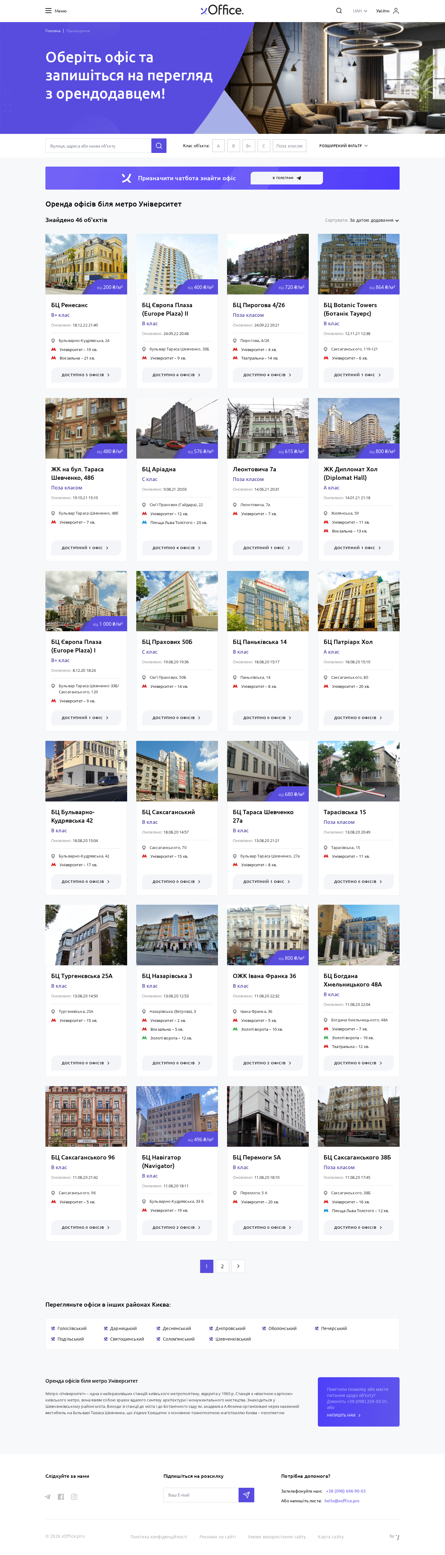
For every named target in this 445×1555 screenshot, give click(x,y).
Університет (71, 349)
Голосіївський (72, 1328)
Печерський (334, 1328)
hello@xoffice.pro (342, 1500)
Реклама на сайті (217, 1537)
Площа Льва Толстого (171, 522)
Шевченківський (233, 1339)
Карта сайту (331, 1537)
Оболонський (283, 1328)
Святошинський (127, 1339)
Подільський (71, 1339)
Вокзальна (70, 358)
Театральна (252, 358)
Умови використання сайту (277, 1537)
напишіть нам (341, 1415)
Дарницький (123, 1328)
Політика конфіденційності (159, 1537)
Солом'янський (179, 1339)
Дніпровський (231, 1328)
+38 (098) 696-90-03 (346, 1491)
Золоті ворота (163, 1038)
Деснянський (177, 1328)
